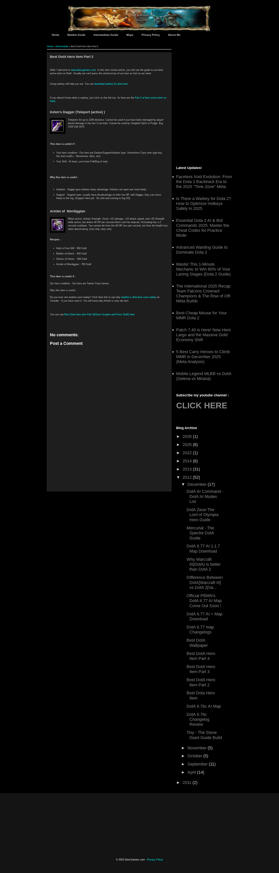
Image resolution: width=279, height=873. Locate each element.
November (198, 748)
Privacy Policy (151, 34)
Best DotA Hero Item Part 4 (201, 656)
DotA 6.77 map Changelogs (200, 629)
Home (55, 34)
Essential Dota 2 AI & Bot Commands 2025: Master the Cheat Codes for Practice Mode (202, 228)
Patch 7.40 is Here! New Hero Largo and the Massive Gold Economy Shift (203, 334)
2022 (188, 452)
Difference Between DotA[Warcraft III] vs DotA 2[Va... (205, 582)
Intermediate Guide (106, 34)
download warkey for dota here (111, 83)
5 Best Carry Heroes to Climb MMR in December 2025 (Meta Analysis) (203, 356)
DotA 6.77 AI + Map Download (204, 616)
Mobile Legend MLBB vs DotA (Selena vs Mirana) (203, 376)
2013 (188, 469)
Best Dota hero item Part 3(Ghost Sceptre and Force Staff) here (99, 314)
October (195, 756)
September (198, 764)
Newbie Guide (76, 34)
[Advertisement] (109, 461)
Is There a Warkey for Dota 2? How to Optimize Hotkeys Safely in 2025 (203, 203)
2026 (188, 436)
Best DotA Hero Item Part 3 (201, 669)
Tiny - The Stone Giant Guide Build (204, 735)
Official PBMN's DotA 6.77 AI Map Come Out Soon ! (204, 600)
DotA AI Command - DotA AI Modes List (205, 496)
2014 (188, 461)
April (192, 772)
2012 (188, 477)
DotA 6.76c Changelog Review (198, 719)
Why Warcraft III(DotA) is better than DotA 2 (204, 564)
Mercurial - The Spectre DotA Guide (200, 533)
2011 (187, 782)
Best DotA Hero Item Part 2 (201, 682)
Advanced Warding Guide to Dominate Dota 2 (202, 250)
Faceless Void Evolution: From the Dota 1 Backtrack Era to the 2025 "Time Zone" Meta (204, 181)
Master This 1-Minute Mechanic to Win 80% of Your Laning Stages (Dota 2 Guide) (203, 269)
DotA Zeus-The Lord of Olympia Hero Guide (202, 514)
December (198, 484)
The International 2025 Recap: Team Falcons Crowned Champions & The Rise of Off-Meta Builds (203, 293)
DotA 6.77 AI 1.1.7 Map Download (203, 548)
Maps (129, 34)
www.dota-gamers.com (83, 70)
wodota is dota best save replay (138, 297)
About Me (174, 34)
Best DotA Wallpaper (197, 643)
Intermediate (62, 46)
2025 (188, 444)
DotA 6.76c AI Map (204, 706)
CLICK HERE (201, 405)
